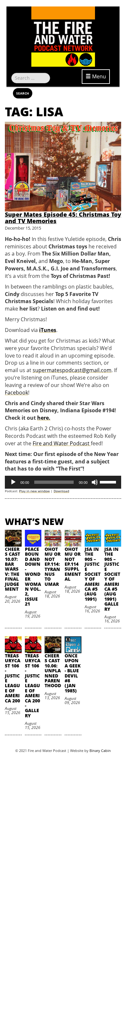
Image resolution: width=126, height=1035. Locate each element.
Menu (98, 76)
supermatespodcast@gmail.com (72, 370)
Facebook (16, 392)
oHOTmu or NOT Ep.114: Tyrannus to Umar (52, 566)
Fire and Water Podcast (62, 443)
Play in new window (34, 491)
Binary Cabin (100, 750)
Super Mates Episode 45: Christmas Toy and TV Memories (63, 217)
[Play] (13, 482)
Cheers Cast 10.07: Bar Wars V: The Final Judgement (12, 569)
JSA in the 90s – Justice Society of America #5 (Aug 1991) (92, 574)
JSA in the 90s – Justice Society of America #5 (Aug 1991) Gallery (112, 579)
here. (43, 417)
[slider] (109, 481)
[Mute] (94, 482)
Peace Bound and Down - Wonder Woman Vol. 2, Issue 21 (33, 576)
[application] (63, 482)
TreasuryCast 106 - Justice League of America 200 (12, 678)
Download (61, 491)
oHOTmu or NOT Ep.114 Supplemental (73, 564)
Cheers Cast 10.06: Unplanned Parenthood (53, 670)
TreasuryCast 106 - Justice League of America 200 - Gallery (32, 686)
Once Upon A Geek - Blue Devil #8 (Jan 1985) (73, 673)
